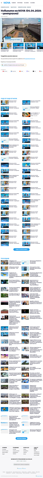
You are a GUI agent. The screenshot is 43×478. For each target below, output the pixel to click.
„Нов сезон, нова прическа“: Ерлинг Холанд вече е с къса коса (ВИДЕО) (14, 349)
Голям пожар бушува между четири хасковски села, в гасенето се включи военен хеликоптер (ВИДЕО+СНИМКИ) (35, 410)
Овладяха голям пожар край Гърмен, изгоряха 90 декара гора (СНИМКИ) (15, 381)
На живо (32, 2)
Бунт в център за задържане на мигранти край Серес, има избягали (15, 418)
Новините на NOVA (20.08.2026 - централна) (14, 170)
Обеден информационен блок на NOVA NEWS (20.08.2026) (14, 176)
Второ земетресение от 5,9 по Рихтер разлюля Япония (15, 362)
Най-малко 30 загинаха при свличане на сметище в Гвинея (15, 311)
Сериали (25, 452)
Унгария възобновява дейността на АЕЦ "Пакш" (35, 417)
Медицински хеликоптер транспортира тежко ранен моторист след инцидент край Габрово (36, 388)
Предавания (25, 450)
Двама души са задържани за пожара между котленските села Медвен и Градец (15, 395)
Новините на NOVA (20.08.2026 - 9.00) (12, 182)
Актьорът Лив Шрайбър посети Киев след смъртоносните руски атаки (15, 431)
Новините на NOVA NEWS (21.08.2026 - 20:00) (14, 133)
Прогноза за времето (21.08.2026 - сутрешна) (14, 158)
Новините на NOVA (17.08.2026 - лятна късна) (14, 243)
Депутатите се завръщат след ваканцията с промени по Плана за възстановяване (36, 282)
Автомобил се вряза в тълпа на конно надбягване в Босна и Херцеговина (35, 395)
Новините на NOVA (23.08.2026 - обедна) (13, 113)
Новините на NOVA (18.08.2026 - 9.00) (34, 231)
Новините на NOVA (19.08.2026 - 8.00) (12, 212)
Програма (19, 2)
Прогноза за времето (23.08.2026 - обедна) (34, 107)
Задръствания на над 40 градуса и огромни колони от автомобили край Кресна (36, 341)
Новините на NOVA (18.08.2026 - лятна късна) (14, 218)
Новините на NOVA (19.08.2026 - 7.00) (34, 212)
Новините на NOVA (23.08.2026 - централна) (14, 107)
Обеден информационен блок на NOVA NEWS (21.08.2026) (14, 146)
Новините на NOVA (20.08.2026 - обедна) (34, 176)
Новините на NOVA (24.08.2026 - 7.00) (12, 101)
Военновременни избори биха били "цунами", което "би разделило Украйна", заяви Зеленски (14, 425)
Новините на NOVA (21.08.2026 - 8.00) (34, 152)
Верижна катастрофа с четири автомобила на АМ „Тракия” (15, 374)
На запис (26, 2)
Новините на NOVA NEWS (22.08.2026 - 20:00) (14, 121)
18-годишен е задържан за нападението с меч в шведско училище (36, 380)
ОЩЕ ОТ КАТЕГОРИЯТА (21, 249)
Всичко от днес (5, 450)
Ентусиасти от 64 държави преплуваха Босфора (35, 268)
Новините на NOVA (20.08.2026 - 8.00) (34, 182)
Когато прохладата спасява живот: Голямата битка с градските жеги (14, 289)
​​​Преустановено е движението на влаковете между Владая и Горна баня (14, 387)
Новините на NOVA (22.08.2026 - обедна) (13, 127)
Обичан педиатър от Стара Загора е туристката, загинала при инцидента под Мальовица (36, 350)
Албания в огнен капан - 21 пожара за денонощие (15, 368)
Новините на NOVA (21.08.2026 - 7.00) (34, 158)
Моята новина (5, 452)
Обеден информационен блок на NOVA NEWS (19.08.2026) (35, 200)
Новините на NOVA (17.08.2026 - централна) (35, 243)
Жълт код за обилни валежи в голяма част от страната (15, 281)
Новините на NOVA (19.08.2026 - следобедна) (14, 200)
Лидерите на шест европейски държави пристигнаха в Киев (35, 423)
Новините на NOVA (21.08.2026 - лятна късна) (35, 127)
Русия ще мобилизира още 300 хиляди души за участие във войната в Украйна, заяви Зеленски (35, 403)
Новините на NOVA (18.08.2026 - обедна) (13, 231)
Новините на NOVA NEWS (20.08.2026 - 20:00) (35, 164)
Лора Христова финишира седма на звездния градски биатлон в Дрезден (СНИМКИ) (35, 296)
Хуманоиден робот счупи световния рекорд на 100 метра (35, 328)
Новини (14, 2)
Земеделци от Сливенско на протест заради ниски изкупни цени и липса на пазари (15, 262)
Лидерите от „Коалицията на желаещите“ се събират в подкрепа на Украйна (15, 275)
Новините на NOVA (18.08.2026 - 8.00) (12, 237)
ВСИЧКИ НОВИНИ (21, 438)
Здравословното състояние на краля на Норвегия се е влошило (36, 302)
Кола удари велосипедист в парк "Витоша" (35, 368)
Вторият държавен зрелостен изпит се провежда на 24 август (36, 317)
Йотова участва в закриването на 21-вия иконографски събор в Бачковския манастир (36, 374)
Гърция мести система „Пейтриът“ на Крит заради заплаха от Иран (36, 362)
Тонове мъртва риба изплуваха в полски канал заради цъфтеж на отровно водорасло (15, 402)
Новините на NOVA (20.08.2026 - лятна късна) (14, 164)
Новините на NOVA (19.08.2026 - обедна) (13, 206)
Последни (4, 449)
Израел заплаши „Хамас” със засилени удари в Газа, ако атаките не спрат (35, 311)
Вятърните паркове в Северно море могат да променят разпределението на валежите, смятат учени (14, 304)
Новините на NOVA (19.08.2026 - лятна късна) (35, 188)
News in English (36, 455)
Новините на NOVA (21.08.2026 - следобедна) (35, 139)
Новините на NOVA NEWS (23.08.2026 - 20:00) (35, 101)
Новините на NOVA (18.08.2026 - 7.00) (34, 237)
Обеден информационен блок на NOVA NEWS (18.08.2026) (35, 225)
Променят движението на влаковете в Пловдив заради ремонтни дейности (36, 274)
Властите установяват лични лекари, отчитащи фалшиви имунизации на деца (15, 342)
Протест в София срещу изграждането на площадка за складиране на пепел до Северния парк (35, 335)
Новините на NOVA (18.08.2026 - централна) (35, 218)
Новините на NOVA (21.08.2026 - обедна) (34, 146)
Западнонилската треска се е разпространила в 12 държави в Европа (14, 356)
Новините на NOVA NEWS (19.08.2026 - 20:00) (14, 194)
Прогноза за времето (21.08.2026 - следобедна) (14, 139)
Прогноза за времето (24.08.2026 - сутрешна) (35, 262)
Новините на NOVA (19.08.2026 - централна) (35, 194)
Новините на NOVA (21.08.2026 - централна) (35, 133)
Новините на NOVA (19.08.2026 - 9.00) (34, 206)
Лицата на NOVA (16, 450)
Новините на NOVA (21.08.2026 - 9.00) (12, 152)
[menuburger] (1, 2)
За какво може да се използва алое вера (14, 294)
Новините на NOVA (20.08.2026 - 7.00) (12, 188)
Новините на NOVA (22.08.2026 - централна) (35, 121)
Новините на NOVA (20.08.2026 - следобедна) (35, 170)
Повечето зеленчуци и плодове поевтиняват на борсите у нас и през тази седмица (15, 409)
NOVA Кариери (36, 453)
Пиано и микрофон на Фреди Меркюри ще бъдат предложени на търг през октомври (35, 289)
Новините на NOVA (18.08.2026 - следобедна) (14, 224)
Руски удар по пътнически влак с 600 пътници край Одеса (36, 356)
